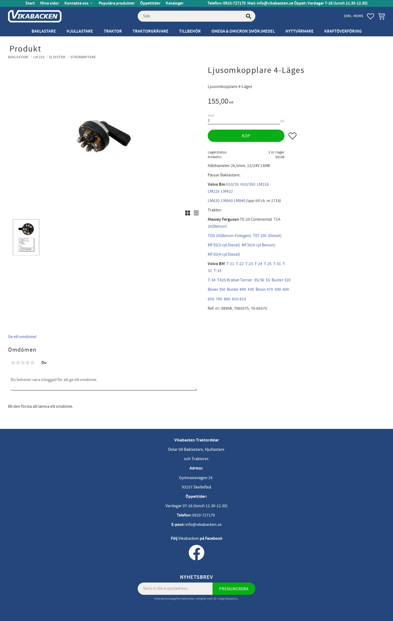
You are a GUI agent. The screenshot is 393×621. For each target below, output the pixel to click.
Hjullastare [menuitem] (80, 31)
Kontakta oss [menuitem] (76, 3)
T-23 (249, 263)
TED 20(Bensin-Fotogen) (229, 235)
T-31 (277, 263)
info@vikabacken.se (275, 3)
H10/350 (247, 184)
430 (251, 289)
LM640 (227, 200)
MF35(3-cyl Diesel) (224, 245)
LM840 (239, 200)
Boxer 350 (216, 289)
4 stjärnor (27, 362)
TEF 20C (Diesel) (267, 235)
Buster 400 (236, 289)
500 (278, 289)
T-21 (230, 263)
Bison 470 (264, 289)
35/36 (259, 280)
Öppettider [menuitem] (150, 3)
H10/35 (232, 184)
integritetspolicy (227, 599)
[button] (370, 16)
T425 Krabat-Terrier (234, 280)
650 (211, 299)
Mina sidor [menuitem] (49, 3)
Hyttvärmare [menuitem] (300, 31)
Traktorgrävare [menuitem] (150, 31)
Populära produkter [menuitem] (117, 3)
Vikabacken (188, 538)
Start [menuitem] (30, 3)
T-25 (268, 263)
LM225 (213, 191)
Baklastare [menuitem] (44, 31)
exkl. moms (353, 15)
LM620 (213, 200)
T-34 (211, 280)
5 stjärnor (32, 362)
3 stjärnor (22, 362)
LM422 (227, 191)
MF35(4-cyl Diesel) (224, 254)
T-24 (258, 263)
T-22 (240, 263)
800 (227, 299)
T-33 (217, 270)
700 (219, 299)
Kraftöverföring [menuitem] (343, 31)
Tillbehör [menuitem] (190, 31)
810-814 (239, 299)
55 (268, 280)
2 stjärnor (18, 362)
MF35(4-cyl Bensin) (258, 245)
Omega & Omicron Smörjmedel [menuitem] (243, 31)
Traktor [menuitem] (113, 31)
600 (286, 289)
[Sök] (248, 16)
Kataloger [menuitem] (175, 3)
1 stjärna (13, 362)
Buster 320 (281, 280)
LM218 (263, 184)
